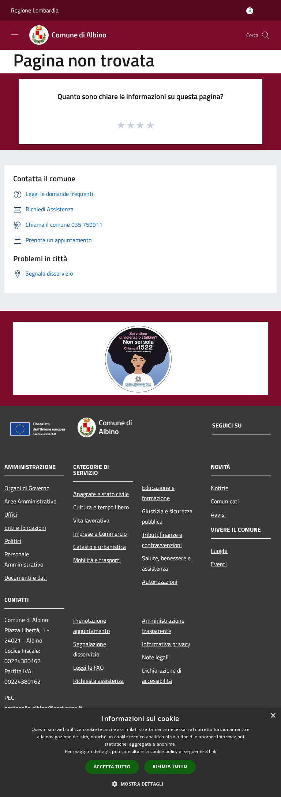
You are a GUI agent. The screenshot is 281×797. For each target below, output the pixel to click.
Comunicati (225, 501)
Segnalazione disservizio (89, 649)
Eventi (219, 564)
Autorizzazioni (159, 581)
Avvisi (218, 514)
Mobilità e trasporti (97, 560)
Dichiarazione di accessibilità (161, 675)
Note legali (155, 657)
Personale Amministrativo (23, 559)
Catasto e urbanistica (99, 546)
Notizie (219, 488)
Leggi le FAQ (88, 667)
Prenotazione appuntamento (91, 625)
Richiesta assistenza (98, 680)
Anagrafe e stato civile (101, 494)
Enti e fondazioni (25, 527)
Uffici (10, 514)
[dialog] (140, 752)
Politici (12, 540)
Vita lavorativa (91, 520)
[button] (140, 783)
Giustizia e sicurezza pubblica (167, 516)
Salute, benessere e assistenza (166, 563)
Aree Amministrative (30, 501)
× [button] (273, 715)
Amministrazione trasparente (163, 625)
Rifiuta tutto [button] (170, 766)
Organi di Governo (26, 488)
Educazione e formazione (158, 492)
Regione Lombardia (35, 10)
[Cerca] (265, 35)
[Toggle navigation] (14, 34)
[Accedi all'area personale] (250, 11)
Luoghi (219, 550)
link (212, 751)
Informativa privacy (166, 644)
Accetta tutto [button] (112, 767)
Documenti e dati (25, 577)
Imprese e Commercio (100, 533)
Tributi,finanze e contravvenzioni (162, 539)
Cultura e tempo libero (101, 507)
